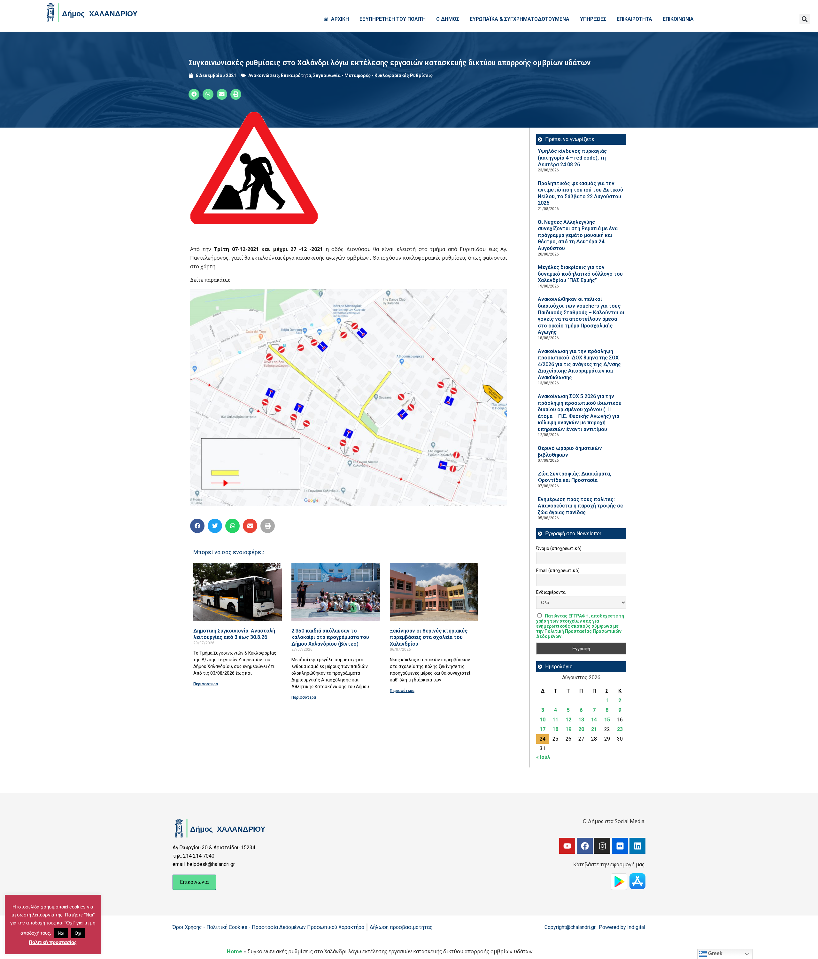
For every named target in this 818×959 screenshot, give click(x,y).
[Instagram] (602, 846)
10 (542, 720)
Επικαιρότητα (296, 75)
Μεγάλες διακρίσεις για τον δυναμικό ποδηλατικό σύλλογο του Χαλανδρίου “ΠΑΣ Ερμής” (580, 273)
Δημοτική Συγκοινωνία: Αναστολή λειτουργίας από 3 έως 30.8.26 (234, 634)
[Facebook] (585, 846)
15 (607, 720)
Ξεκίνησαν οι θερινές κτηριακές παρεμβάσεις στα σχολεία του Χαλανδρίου (428, 637)
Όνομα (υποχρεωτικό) (559, 548)
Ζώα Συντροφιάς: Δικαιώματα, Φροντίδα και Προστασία (574, 477)
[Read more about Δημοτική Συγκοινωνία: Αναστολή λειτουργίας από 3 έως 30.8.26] (237, 592)
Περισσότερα (205, 684)
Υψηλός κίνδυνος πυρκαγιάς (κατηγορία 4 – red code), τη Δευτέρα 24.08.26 (572, 157)
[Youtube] (567, 846)
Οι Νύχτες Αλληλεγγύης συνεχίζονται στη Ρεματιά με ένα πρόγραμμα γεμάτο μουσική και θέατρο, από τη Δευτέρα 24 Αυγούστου (578, 235)
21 (594, 729)
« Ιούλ (543, 757)
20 (581, 729)
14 (594, 720)
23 (620, 729)
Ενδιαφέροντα (551, 592)
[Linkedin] (637, 846)
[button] (804, 19)
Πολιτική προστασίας (53, 942)
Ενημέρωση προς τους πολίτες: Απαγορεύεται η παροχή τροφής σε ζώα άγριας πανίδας (580, 505)
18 (555, 729)
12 (568, 720)
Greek (714, 953)
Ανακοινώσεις (263, 75)
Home (234, 951)
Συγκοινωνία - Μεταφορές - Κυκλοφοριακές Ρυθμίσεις (373, 75)
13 (581, 720)
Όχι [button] (78, 933)
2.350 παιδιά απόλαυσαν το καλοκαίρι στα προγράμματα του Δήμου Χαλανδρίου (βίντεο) (330, 637)
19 (568, 729)
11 (555, 720)
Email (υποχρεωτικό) (558, 570)
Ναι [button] (61, 933)
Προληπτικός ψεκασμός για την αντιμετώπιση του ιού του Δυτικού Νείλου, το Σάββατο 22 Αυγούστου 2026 (580, 193)
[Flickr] (620, 846)
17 (542, 729)
